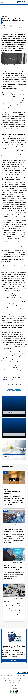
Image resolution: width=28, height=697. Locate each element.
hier (4, 379)
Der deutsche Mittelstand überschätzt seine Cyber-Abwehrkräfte (14, 528)
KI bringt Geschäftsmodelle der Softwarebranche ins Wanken (14, 565)
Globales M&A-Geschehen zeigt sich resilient (14, 489)
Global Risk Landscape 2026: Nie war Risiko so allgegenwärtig (14, 602)
